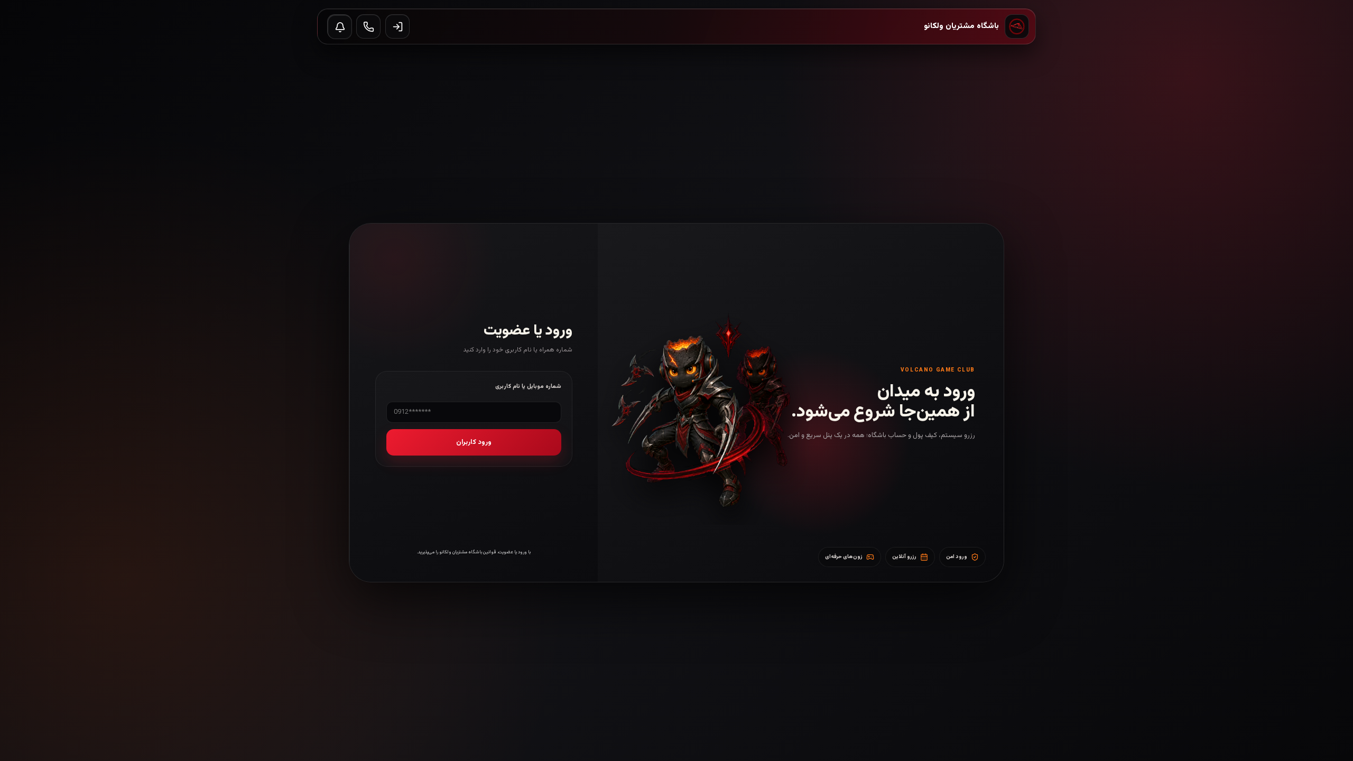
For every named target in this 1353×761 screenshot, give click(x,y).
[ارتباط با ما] (368, 26)
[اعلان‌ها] (340, 27)
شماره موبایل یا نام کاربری (528, 386)
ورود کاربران (474, 442)
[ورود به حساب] (397, 26)
